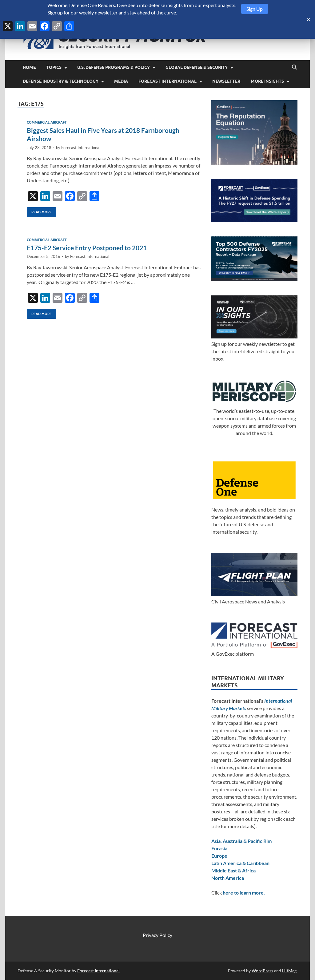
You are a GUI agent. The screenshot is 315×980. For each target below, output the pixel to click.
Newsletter (226, 81)
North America (227, 878)
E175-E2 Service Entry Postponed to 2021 (87, 247)
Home (29, 67)
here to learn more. (244, 892)
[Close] (308, 19)
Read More (39, 210)
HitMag (289, 970)
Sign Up (254, 9)
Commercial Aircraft (47, 122)
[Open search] (294, 67)
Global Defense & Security (196, 67)
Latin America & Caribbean (240, 863)
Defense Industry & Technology (60, 81)
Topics (54, 67)
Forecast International (167, 81)
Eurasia (219, 848)
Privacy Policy (157, 935)
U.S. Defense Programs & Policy (113, 67)
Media (121, 81)
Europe (219, 856)
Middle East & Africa (233, 870)
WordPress (262, 970)
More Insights (267, 81)
